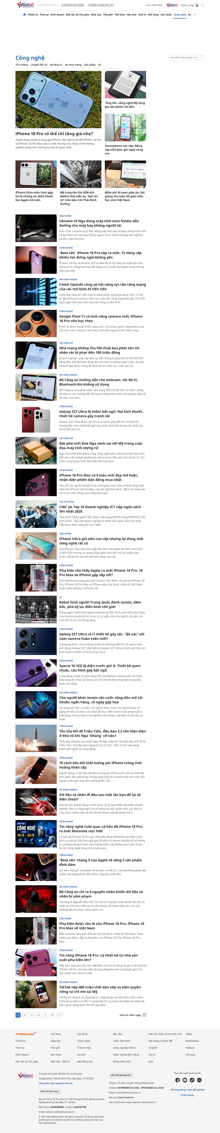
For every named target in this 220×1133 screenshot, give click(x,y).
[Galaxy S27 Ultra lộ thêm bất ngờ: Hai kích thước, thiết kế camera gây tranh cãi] (36, 419)
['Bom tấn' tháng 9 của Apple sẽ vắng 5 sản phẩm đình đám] (36, 867)
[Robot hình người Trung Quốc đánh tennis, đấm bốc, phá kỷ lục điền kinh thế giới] (36, 609)
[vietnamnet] (25, 8)
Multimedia (192, 1040)
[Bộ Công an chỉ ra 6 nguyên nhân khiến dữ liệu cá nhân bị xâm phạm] (36, 899)
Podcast (190, 1047)
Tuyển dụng (187, 1095)
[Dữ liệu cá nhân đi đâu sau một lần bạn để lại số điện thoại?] (36, 802)
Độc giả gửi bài (196, 1089)
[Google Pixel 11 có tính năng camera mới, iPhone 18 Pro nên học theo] (36, 323)
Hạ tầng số (56, 64)
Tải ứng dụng (178, 1089)
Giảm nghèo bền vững (126, 1054)
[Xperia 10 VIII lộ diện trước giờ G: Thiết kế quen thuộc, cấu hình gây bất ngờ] (36, 673)
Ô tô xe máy (84, 1047)
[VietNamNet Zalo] (199, 1081)
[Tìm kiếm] (203, 5)
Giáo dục (96, 14)
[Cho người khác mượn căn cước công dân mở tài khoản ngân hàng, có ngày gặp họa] (36, 705)
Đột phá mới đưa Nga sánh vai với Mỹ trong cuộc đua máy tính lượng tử (100, 445)
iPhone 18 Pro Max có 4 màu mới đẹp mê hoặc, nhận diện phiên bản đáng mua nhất (98, 477)
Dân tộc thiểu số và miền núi (165, 1034)
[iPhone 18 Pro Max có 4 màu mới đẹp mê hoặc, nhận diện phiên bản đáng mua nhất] (36, 482)
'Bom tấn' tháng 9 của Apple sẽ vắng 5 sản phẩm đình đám (100, 862)
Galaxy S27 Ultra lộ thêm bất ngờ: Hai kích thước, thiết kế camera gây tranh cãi (101, 413)
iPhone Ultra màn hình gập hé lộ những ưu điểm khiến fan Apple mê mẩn (34, 196)
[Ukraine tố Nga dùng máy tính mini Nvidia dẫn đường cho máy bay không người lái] (36, 228)
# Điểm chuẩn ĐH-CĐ (101, 5)
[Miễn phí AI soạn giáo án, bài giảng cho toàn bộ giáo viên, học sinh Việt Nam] (125, 174)
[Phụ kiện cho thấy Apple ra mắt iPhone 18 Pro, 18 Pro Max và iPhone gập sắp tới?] (36, 577)
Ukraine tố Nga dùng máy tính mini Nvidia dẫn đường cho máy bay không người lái (99, 223)
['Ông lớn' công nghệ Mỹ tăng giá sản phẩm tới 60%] (125, 84)
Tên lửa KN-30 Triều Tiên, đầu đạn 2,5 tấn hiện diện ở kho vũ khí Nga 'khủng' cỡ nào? (102, 733)
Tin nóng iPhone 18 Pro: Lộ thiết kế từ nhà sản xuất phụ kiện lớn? (98, 957)
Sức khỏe (166, 14)
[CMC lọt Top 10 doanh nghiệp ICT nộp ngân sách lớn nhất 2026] (36, 514)
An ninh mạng (73, 64)
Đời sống (153, 14)
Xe (189, 14)
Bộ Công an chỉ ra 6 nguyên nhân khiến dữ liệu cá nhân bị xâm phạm (101, 894)
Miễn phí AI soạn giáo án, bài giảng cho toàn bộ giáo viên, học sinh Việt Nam (125, 196)
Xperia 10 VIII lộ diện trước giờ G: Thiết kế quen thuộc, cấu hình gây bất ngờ (100, 668)
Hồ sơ (152, 1054)
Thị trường (21, 64)
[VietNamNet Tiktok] (192, 1081)
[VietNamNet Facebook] (177, 1081)
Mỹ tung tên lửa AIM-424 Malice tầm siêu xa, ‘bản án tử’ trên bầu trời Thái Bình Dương (79, 198)
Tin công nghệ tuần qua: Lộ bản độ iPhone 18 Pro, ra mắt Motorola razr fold (101, 828)
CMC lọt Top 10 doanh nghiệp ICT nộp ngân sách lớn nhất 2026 (100, 509)
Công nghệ (179, 14)
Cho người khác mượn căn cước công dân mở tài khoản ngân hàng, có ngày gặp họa (100, 699)
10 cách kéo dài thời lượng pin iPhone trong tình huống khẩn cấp (100, 765)
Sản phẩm (90, 64)
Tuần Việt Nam (153, 5)
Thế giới (108, 14)
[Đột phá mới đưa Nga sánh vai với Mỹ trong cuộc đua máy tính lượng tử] (36, 450)
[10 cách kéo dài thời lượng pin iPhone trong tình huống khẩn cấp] (36, 770)
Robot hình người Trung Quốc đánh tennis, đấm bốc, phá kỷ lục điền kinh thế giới (100, 604)
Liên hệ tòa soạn (49, 1091)
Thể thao (119, 14)
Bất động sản (85, 1061)
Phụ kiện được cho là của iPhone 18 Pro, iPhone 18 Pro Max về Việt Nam (101, 925)
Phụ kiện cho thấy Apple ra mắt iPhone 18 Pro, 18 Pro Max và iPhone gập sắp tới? (101, 572)
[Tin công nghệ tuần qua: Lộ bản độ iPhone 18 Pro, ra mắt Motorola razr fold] (36, 834)
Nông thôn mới (122, 1061)
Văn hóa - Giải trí (136, 14)
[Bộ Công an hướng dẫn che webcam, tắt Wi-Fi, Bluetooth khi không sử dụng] (36, 387)
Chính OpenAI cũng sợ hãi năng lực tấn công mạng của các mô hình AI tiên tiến (102, 286)
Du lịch (81, 1054)
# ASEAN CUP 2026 (72, 5)
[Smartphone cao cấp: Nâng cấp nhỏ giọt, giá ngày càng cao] (125, 127)
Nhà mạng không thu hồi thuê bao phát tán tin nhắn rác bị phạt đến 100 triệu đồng (99, 350)
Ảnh (151, 1061)
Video (189, 1034)
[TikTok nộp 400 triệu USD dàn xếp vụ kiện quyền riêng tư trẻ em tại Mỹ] (36, 994)
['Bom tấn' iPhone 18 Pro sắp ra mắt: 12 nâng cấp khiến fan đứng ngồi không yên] (36, 260)
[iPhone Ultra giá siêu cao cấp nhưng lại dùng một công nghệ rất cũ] (36, 546)
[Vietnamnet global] (172, 6)
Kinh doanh (57, 14)
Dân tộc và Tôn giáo (77, 14)
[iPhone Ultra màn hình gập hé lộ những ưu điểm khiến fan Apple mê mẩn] (36, 174)
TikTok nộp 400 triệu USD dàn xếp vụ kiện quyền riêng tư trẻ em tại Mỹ (100, 989)
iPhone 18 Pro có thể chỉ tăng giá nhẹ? (54, 133)
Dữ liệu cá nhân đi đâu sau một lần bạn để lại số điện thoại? (100, 796)
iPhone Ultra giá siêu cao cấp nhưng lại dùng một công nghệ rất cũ (101, 540)
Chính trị (33, 14)
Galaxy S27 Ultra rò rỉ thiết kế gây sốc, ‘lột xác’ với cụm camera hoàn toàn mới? (101, 636)
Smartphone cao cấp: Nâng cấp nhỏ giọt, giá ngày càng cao (124, 149)
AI (99, 64)
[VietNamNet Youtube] (185, 1081)
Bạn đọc (117, 1034)
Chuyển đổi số (39, 64)
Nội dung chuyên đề (160, 1040)
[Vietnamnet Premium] (25, 1035)
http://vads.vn (126, 1097)
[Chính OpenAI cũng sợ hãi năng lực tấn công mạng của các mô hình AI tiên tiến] (36, 292)
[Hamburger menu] (195, 15)
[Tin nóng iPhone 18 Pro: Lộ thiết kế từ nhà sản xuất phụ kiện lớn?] (36, 962)
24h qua (190, 1054)
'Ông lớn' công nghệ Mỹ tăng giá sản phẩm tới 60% (125, 105)
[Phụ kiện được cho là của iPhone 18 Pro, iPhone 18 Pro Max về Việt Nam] (36, 931)
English (153, 1047)
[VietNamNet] (24, 14)
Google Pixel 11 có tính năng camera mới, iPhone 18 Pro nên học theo (100, 318)
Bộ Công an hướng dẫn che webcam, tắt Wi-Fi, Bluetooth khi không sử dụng (98, 382)
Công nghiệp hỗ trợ (124, 1047)
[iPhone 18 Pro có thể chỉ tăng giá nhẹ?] (58, 99)
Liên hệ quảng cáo (121, 1075)
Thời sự (44, 14)
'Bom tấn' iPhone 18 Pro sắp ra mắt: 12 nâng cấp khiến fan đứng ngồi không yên (100, 255)
